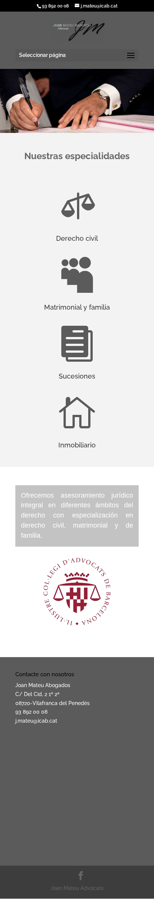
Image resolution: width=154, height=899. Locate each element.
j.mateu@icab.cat (36, 721)
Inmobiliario (77, 445)
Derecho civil (77, 238)
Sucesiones (77, 376)
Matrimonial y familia (77, 307)
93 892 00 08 (31, 712)
